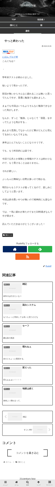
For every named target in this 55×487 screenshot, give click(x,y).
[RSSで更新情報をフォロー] (27, 256)
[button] (49, 329)
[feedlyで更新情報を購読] (40, 249)
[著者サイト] (15, 249)
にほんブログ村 (10, 57)
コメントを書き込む (27, 452)
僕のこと (8, 235)
